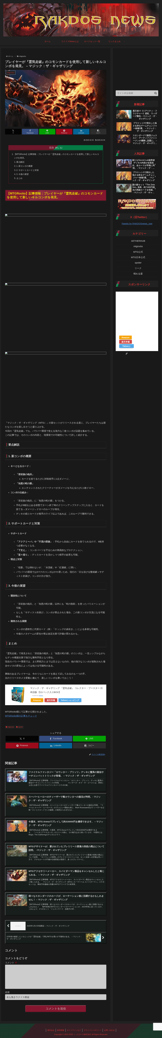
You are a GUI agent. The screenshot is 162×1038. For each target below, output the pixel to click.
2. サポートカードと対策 (27, 170)
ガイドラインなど (74, 1030)
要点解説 (20, 162)
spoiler (20, 727)
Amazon (37, 700)
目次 (51, 147)
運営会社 (50, 1030)
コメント (11, 962)
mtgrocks (11, 727)
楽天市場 (51, 700)
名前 (7, 992)
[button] (98, 131)
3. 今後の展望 (22, 174)
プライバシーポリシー (92, 1030)
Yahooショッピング (70, 700)
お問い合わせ (109, 1030)
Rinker (41, 695)
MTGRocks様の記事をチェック (21, 716)
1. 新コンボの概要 (24, 166)
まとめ (19, 178)
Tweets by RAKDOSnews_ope (137, 223)
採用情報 (60, 1030)
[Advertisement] (137, 68)
